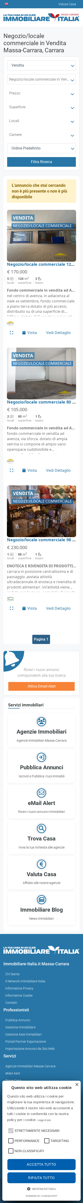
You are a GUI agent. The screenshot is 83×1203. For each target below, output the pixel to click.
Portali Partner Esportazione (25, 1041)
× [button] (76, 1084)
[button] (10, 1130)
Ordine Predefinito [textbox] (26, 148)
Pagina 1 (41, 639)
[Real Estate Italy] (6, 4)
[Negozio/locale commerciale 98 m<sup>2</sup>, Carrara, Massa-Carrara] (41, 511)
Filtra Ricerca (41, 162)
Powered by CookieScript (41, 1196)
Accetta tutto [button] (41, 1164)
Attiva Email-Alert (42, 686)
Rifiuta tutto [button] (41, 1178)
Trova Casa (13, 1080)
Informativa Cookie (19, 995)
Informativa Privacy (19, 988)
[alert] (41, 1141)
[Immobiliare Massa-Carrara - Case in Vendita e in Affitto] (41, 16)
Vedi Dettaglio (58, 332)
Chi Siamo (12, 974)
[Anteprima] (11, 332)
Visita (32, 332)
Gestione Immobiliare (20, 1027)
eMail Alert (12, 1073)
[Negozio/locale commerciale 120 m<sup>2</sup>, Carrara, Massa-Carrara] (41, 236)
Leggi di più (44, 1120)
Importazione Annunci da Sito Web (30, 1049)
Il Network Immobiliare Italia (25, 981)
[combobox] (41, 65)
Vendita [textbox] (18, 65)
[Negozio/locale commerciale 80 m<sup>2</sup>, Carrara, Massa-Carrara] (41, 373)
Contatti (11, 1002)
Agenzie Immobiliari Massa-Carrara (30, 1066)
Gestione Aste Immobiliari (23, 1034)
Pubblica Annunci (17, 1020)
